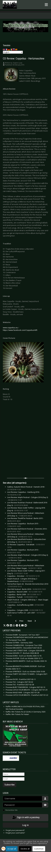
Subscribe (9, 784)
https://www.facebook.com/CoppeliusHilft (20, 330)
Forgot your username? (15, 833)
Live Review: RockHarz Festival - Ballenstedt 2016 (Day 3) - (27, 503)
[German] (9, 49)
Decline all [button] (25, 848)
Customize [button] (39, 848)
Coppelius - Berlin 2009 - (24, 594)
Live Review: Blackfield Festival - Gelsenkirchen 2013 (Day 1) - (26, 540)
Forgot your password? (15, 830)
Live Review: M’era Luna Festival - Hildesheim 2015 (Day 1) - (25, 514)
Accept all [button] (11, 848)
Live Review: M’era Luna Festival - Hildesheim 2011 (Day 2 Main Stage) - (25, 566)
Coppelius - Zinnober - (23, 576)
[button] (4, 625)
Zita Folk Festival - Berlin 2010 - (26, 589)
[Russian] (14, 49)
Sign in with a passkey (28, 817)
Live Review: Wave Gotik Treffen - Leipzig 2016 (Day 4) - (26, 509)
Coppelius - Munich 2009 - (24, 592)
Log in (25, 825)
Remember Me (11, 810)
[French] (6, 49)
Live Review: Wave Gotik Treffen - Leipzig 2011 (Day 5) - (26, 572)
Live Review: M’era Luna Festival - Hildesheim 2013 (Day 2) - (25, 535)
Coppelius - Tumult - (22, 597)
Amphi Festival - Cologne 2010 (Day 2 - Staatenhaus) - (22, 580)
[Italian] (11, 49)
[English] (4, 49)
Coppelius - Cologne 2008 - (25, 610)
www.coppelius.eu (10, 327)
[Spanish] (16, 49)
